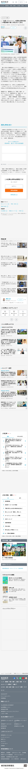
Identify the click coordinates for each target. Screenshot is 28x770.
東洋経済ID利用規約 (5, 758)
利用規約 (3, 745)
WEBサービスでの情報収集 (7, 754)
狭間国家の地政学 (13, 597)
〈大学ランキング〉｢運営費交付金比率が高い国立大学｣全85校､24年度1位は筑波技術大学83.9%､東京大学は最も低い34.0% (9, 394)
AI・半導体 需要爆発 (9, 533)
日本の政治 (7, 526)
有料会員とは (14, 194)
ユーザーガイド (4, 743)
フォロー (13, 27)
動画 (23, 5)
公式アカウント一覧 (16, 752)
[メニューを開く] (26, 2)
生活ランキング (8, 519)
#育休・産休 (13, 203)
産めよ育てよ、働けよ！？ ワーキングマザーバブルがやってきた (9, 276)
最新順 (7, 5)
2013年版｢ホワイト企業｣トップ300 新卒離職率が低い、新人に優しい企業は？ (8, 264)
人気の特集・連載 (7, 495)
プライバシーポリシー (19, 754)
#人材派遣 (3, 210)
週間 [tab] (20, 498)
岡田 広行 (3, 26)
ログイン (21, 2)
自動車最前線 (8, 522)
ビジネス (3, 687)
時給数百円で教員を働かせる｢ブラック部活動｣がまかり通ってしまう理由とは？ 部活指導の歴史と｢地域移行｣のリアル (9, 383)
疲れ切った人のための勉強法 (15, 578)
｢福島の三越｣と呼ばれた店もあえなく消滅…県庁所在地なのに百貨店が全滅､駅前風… (13, 440)
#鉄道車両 (20, 568)
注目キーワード (6, 564)
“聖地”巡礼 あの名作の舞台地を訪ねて (14, 508)
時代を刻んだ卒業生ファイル (11, 529)
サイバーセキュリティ (5, 696)
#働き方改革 (3, 206)
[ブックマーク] (25, 27)
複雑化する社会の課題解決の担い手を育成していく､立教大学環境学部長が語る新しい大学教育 (8, 374)
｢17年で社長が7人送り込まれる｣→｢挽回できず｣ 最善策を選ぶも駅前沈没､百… (13, 446)
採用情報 (8, 752)
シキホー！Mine (4, 713)
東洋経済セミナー (18, 724)
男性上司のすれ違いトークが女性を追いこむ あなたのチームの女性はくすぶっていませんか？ (9, 258)
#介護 (20, 210)
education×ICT (4, 694)
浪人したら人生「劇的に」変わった (13, 512)
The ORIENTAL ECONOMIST (7, 705)
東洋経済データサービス (6, 724)
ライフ (25, 687)
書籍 (14, 684)
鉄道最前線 (7, 501)
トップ (2, 5)
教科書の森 (3, 728)
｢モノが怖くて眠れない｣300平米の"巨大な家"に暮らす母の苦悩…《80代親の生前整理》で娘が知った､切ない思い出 (8, 291)
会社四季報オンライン (5, 707)
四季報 (9, 684)
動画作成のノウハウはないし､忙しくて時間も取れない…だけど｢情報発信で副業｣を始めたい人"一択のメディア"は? (8, 404)
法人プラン (3, 741)
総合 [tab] (8, 436)
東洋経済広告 (4, 726)
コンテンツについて (5, 737)
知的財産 (3, 756)
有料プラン (3, 739)
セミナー (3, 684)
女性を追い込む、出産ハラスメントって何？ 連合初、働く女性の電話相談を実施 (9, 245)
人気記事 (4, 433)
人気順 (18, 5)
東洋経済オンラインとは (6, 735)
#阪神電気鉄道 (5, 568)
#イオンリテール (14, 568)
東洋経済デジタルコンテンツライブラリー (10, 711)
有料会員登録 (14, 190)
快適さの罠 (11, 587)
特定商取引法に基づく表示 (12, 756)
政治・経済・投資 (10, 687)
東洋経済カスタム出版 (19, 726)
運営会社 (3, 752)
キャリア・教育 (5, 17)
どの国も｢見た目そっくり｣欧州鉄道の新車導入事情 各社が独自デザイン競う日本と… (13, 452)
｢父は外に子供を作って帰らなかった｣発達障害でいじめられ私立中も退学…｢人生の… (13, 458)
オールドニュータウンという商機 (12, 515)
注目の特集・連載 (7, 540)
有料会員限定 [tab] (20, 436)
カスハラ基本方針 (15, 758)
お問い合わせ (23, 758)
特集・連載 (13, 5)
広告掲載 (24, 752)
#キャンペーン (4, 203)
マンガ (24, 681)
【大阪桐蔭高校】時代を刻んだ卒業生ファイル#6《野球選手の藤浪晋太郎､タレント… (13, 464)
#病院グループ (12, 210)
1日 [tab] (8, 498)
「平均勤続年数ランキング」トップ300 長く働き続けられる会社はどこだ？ (8, 284)
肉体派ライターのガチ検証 (11, 504)
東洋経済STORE (4, 709)
